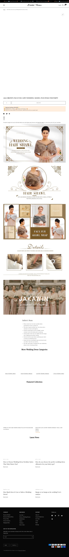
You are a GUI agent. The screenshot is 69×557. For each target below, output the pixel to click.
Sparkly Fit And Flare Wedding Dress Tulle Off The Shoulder (18, 427)
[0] (65, 5)
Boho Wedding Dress (10, 373)
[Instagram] (59, 515)
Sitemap (37, 524)
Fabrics (20, 520)
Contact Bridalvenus (40, 516)
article (37, 520)
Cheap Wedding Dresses (26, 373)
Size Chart (38, 518)
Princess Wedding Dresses (24, 517)
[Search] (63, 5)
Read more (5, 466)
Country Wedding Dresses (42, 373)
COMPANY (5, 512)
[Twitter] (56, 515)
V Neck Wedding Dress (58, 373)
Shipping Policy (6, 522)
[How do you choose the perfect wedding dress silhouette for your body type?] (51, 449)
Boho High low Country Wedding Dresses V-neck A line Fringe (49, 428)
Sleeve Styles (22, 524)
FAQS (37, 522)
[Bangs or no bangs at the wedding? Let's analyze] (51, 479)
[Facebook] (53, 515)
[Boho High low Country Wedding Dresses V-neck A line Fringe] (51, 405)
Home (4, 9)
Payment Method (6, 514)
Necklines (21, 522)
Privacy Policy (6, 518)
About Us (37, 514)
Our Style (21, 515)
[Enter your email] (32, 537)
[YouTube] (62, 515)
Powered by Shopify (22, 550)
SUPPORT (38, 512)
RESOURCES (22, 512)
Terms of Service (6, 520)
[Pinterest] (53, 519)
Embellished (22, 518)
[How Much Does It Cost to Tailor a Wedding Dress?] (18, 479)
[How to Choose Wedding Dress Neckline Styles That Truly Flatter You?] (18, 449)
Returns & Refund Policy (8, 516)
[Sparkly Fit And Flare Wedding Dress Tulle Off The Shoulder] (18, 405)
